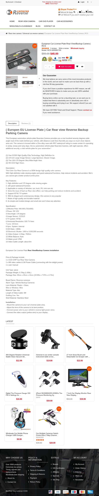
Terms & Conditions (37, 470)
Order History (80, 468)
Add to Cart (66, 67)
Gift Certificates (58, 468)
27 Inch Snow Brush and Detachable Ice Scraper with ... (78, 356)
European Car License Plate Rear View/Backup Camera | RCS (66, 33)
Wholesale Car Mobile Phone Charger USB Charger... (17, 434)
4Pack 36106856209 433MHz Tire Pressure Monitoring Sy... (49, 394)
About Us (10, 478)
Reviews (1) (26, 123)
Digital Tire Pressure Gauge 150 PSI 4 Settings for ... (18, 394)
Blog (38, 26)
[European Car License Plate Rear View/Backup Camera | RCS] (21, 59)
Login (82, 2)
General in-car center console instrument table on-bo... (47, 356)
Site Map (56, 480)
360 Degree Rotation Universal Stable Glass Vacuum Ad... (17, 356)
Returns (78, 472)
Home (12, 21)
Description (12, 123)
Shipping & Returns (37, 474)
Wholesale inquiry (77, 48)
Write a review (64, 48)
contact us (87, 110)
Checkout (18, 2)
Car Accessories (65, 21)
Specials (56, 476)
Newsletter (79, 480)
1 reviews (53, 48)
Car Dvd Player (46, 21)
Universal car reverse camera (33, 33)
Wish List (78, 476)
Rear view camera (26, 21)
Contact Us (49, 26)
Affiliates (56, 472)
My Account (9, 2)
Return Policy (35, 482)
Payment (33, 478)
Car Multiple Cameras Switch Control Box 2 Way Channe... (47, 434)
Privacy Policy (35, 466)
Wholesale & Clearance (21, 26)
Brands (55, 464)
